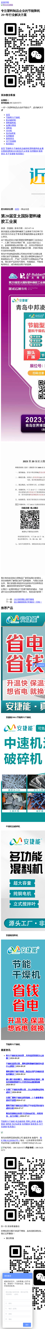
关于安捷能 (11, 141)
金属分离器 (11, 125)
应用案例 (10, 136)
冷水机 (9, 131)
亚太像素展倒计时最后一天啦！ (28, 602)
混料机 (9, 128)
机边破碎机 (11, 120)
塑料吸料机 (11, 123)
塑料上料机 (31, 1121)
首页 (8, 115)
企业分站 (5, 2)
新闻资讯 (10, 138)
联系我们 (10, 144)
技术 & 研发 (24, 151)
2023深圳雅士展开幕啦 (24, 599)
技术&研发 (11, 133)
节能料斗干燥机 (13, 117)
